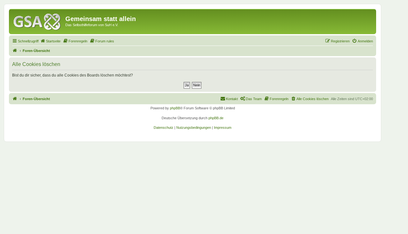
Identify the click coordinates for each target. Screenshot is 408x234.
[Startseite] (38, 21)
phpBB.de (215, 118)
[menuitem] (50, 41)
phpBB (175, 108)
